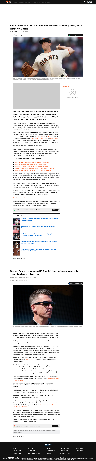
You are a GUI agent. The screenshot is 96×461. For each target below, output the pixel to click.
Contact (49, 448)
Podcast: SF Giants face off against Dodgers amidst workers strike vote (34, 168)
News (15, 2)
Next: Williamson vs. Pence (20, 198)
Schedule (21, 2)
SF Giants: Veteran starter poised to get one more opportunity (31, 162)
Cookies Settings (65, 453)
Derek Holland (54, 138)
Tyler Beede (34, 138)
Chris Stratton (41, 136)
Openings (30, 448)
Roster (39, 2)
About (14, 448)
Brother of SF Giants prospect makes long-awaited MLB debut (31, 166)
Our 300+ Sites (64, 448)
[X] (87, 2)
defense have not (30, 359)
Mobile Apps (79, 448)
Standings (27, 2)
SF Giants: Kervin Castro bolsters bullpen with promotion (30, 164)
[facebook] (84, 2)
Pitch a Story (31, 450)
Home (14, 258)
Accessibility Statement (34, 453)
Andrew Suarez (43, 138)
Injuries (44, 2)
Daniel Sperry (16, 31)
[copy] (21, 35)
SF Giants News (21, 258)
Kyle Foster (15, 280)
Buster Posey (20, 436)
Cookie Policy (79, 450)
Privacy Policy (51, 450)
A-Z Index (49, 453)
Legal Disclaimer (17, 453)
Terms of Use (64, 450)
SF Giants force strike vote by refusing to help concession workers (32, 170)
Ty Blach (50, 136)
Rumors (34, 2)
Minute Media (11, 457)
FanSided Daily (17, 450)
